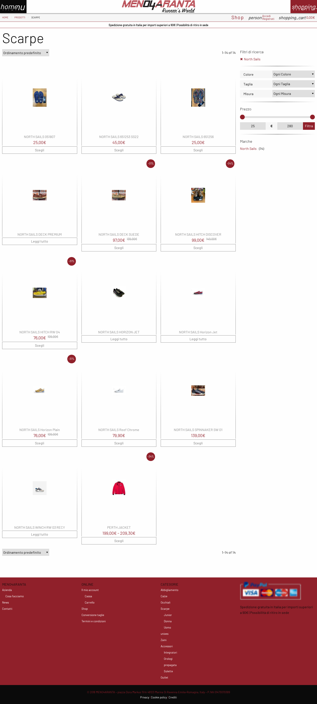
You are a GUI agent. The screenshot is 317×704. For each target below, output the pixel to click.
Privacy (144, 697)
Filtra (309, 126)
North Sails (252, 59)
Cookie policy (159, 697)
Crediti (173, 697)
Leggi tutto (39, 241)
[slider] (242, 116)
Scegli (39, 150)
